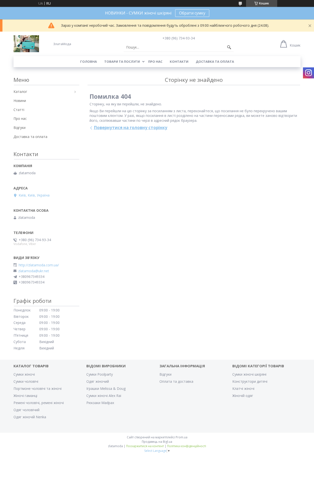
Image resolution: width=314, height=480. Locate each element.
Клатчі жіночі (243, 388)
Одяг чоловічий (26, 409)
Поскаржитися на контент (145, 446)
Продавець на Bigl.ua (157, 442)
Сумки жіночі (24, 374)
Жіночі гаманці (25, 395)
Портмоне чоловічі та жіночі (37, 388)
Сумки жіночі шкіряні (249, 374)
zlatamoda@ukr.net (33, 271)
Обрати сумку (192, 13)
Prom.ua (181, 437)
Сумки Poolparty (99, 374)
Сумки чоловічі (25, 381)
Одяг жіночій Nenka (29, 417)
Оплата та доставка (176, 381)
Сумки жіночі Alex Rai (103, 395)
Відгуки (19, 127)
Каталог (20, 91)
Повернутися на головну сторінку (130, 127)
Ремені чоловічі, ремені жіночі (38, 402)
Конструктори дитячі (249, 381)
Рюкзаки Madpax (100, 402)
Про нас (155, 61)
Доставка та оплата (215, 61)
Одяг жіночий (97, 381)
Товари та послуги (122, 61)
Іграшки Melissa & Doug (106, 388)
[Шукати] (229, 47)
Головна (88, 61)
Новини (19, 100)
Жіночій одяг (242, 395)
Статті (18, 109)
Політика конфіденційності (186, 446)
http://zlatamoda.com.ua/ (39, 265)
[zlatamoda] (26, 43)
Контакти (179, 61)
